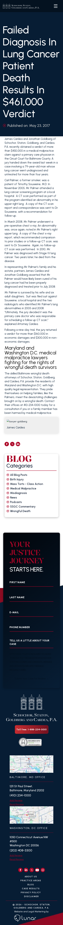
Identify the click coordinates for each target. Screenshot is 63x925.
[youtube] (37, 870)
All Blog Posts (18, 475)
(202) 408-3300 (21, 850)
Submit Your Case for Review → (32, 678)
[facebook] (7, 444)
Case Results (31, 888)
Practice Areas (31, 880)
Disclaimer (31, 896)
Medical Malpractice (23, 488)
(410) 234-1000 (20, 795)
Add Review (16, 800)
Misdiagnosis (18, 493)
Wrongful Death (20, 511)
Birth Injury (17, 479)
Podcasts (16, 502)
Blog (31, 884)
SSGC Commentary (23, 506)
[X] (31, 870)
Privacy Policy (31, 892)
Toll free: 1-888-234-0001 (31, 729)
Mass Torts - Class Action (26, 484)
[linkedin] (18, 444)
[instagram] (43, 870)
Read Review (17, 804)
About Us (31, 876)
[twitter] (12, 444)
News (13, 497)
